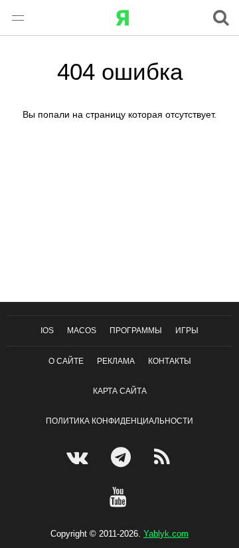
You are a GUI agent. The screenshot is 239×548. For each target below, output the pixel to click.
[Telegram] (122, 457)
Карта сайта (120, 391)
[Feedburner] (163, 457)
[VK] (78, 457)
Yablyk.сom (166, 534)
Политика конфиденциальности (119, 421)
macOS (81, 330)
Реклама (116, 361)
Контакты (169, 361)
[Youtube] (120, 497)
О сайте (66, 361)
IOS (47, 330)
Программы (136, 330)
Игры (187, 330)
